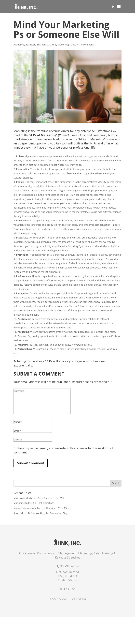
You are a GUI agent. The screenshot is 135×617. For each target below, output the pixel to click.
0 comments (88, 44)
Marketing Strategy (68, 44)
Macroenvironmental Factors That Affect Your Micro (42, 508)
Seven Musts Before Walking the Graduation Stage (41, 513)
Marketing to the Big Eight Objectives (34, 503)
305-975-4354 (69, 566)
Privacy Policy (57, 598)
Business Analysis (46, 44)
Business (30, 44)
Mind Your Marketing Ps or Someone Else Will (39, 498)
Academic (19, 44)
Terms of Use (78, 598)
